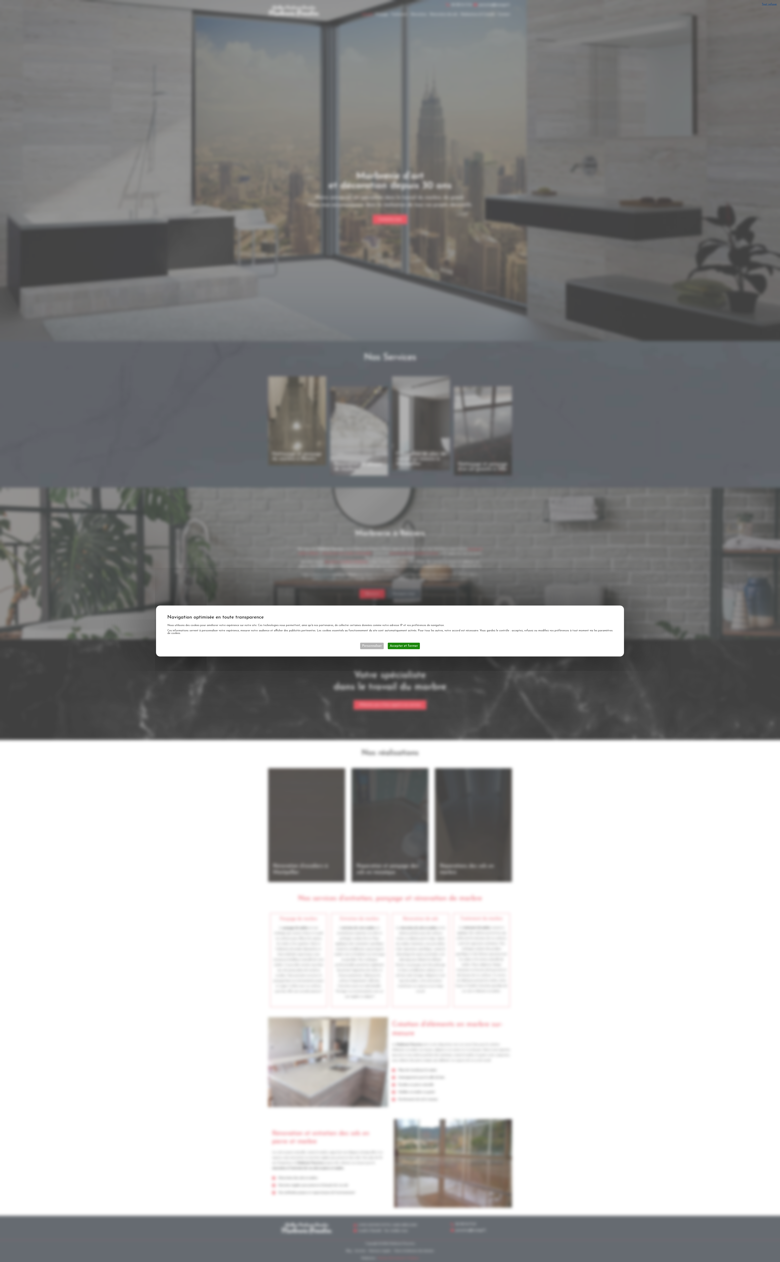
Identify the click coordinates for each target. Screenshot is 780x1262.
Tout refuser (769, 4)
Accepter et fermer (404, 646)
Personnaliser (372, 646)
